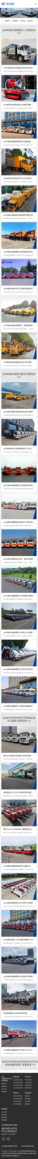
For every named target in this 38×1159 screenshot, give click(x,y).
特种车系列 (28, 1088)
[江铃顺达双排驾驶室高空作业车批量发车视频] (19, 346)
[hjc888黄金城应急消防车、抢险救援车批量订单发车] (19, 309)
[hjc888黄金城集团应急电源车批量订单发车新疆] (19, 199)
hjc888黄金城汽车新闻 (19, 1096)
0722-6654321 (9, 1131)
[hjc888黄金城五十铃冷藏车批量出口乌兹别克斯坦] (19, 923)
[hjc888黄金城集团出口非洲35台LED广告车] (19, 1033)
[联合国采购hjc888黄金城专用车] (19, 997)
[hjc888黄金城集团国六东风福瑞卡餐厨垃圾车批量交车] (19, 579)
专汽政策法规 (17, 1104)
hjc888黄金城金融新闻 (19, 1098)
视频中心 (8, 21)
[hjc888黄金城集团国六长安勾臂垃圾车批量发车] (19, 653)
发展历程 (4, 1086)
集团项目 (30, 21)
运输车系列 (28, 1085)
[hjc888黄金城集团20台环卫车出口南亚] (19, 886)
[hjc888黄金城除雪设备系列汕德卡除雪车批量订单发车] (19, 395)
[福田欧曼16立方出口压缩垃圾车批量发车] (19, 776)
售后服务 (4, 1114)
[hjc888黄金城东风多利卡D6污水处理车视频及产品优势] (19, 162)
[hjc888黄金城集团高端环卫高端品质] (19, 125)
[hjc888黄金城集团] (3, 1139)
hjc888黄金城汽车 (19, 1080)
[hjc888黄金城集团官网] (7, 4)
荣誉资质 (4, 1091)
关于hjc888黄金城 (6, 1078)
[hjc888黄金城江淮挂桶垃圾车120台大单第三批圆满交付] (19, 432)
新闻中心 (16, 1093)
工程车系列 (28, 1082)
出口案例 (22, 21)
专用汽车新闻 (17, 1101)
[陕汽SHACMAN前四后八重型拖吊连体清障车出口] (19, 813)
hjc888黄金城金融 (19, 1082)
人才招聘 (4, 1112)
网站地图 (4, 1120)
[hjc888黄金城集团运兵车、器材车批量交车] (19, 542)
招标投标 (4, 1117)
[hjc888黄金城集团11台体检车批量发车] (19, 689)
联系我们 (4, 1109)
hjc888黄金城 (6, 1125)
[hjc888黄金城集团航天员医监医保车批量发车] (19, 469)
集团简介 (4, 1083)
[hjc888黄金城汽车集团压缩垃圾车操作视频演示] (19, 51)
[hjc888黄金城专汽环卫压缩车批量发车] (19, 272)
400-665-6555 (9, 1128)
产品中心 (28, 1077)
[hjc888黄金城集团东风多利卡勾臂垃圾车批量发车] (19, 506)
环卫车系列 (28, 1080)
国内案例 (15, 21)
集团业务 (16, 1077)
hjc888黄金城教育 (19, 1085)
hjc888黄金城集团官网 (27, 1146)
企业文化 (4, 1089)
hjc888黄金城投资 (19, 1088)
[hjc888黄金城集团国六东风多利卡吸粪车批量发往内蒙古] (19, 960)
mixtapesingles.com (14, 1151)
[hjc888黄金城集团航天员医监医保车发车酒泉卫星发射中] (19, 235)
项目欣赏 (28, 1093)
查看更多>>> (19, 31)
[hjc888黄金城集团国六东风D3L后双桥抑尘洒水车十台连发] (19, 616)
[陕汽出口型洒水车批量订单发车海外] (19, 739)
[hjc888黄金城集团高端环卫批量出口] (19, 849)
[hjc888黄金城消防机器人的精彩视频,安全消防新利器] (19, 88)
